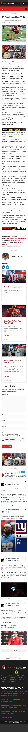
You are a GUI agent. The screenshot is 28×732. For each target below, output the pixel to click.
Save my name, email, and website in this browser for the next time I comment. (13, 435)
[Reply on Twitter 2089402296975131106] (2, 647)
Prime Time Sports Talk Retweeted (12, 481)
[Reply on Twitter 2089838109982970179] (2, 505)
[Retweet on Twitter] (3, 481)
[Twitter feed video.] (14, 589)
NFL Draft (7, 22)
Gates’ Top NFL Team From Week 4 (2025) (12, 322)
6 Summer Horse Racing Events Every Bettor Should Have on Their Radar (13, 706)
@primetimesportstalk (14, 246)
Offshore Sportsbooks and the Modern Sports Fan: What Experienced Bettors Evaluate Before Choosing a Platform (14, 693)
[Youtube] (26, 3)
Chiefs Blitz (8, 484)
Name (4, 414)
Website (4, 426)
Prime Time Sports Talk (17, 240)
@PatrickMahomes (6, 569)
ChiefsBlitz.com (14, 657)
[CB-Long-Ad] (14, 229)
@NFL (11, 512)
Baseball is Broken (6, 717)
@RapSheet (19, 518)
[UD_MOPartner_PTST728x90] (14, 131)
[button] (26, 9)
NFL (3, 22)
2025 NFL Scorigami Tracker (13, 287)
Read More (6, 296)
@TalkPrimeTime (21, 238)
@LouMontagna (10, 627)
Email (4, 420)
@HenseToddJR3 (11, 626)
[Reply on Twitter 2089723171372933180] (2, 599)
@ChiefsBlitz (16, 484)
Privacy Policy (16, 722)
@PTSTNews (10, 238)
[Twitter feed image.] (14, 536)
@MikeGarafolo (10, 518)
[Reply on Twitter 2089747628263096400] (2, 554)
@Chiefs (8, 622)
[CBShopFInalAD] (14, 58)
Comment (5, 394)
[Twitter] (21, 3)
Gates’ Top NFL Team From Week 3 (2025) (12, 361)
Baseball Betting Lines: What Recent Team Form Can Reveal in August (13, 712)
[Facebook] (23, 3)
